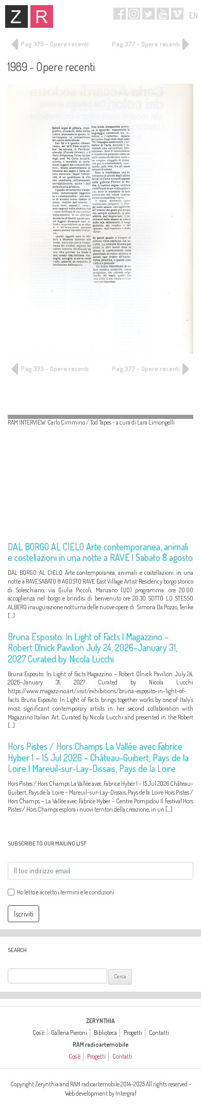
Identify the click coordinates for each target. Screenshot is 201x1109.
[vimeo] (177, 14)
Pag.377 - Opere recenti (146, 44)
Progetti (133, 1032)
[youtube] (163, 14)
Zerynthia (16, 16)
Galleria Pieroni (69, 1032)
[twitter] (148, 14)
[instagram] (134, 14)
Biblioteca (105, 1032)
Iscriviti (24, 913)
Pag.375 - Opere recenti (54, 44)
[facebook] (119, 14)
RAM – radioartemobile (41, 16)
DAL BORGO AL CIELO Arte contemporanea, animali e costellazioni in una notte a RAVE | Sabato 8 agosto (100, 552)
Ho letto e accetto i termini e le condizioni (65, 892)
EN (193, 15)
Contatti (159, 1032)
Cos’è (38, 1032)
